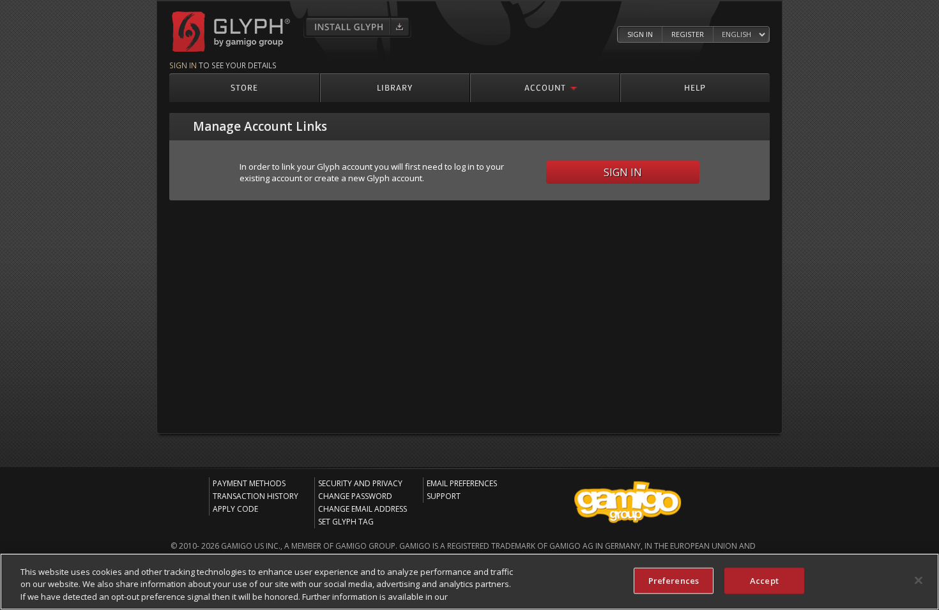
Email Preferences (462, 483)
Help (695, 87)
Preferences (673, 580)
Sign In (640, 34)
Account (545, 87)
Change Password (355, 496)
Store (244, 87)
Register (687, 34)
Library (395, 87)
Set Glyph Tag (346, 521)
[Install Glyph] (357, 27)
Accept (764, 580)
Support (444, 496)
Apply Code (235, 508)
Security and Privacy (360, 483)
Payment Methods (249, 483)
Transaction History (255, 496)
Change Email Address (362, 508)
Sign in (183, 65)
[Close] (919, 580)
